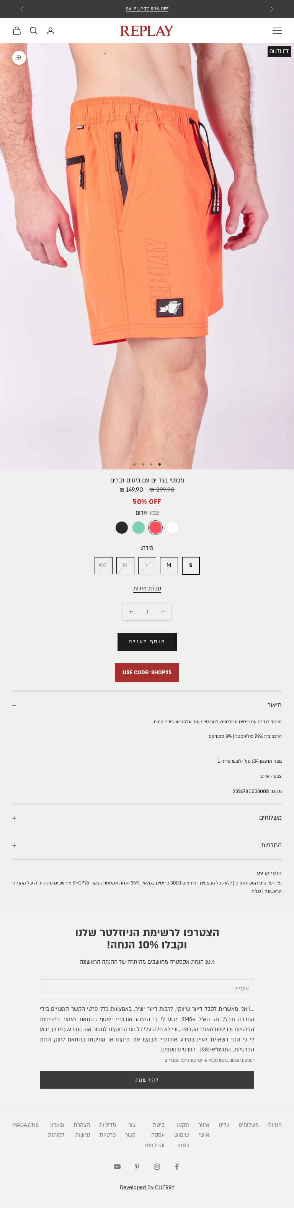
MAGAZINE (25, 1125)
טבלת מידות (147, 588)
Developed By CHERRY (147, 1187)
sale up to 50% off (147, 9)
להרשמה (147, 1080)
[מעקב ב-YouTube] (117, 1166)
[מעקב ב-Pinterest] (137, 1166)
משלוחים (248, 1125)
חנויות (275, 1125)
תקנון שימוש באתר (181, 1135)
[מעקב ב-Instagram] (157, 1166)
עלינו (224, 1125)
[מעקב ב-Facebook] (177, 1166)
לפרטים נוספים (178, 1049)
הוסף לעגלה (147, 641)
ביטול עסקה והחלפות (155, 1135)
